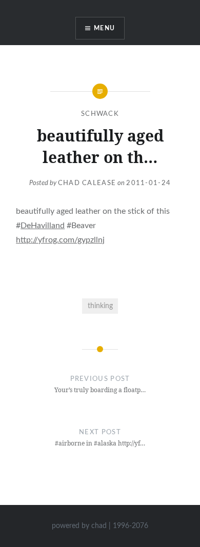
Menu (104, 28)
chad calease (87, 183)
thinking (100, 306)
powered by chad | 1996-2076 (100, 526)
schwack (100, 114)
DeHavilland (43, 225)
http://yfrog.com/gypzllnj (60, 240)
